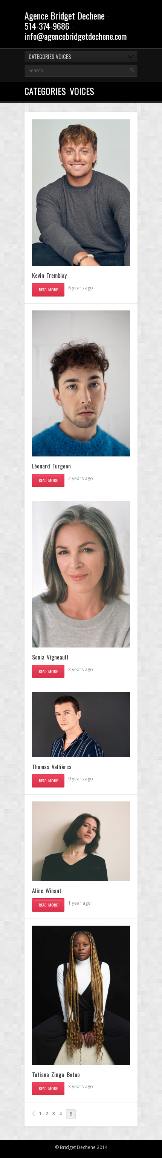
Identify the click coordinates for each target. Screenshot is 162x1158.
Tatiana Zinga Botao (56, 1074)
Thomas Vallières (52, 766)
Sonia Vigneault (50, 656)
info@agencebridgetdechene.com (75, 36)
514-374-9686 (46, 26)
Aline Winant (46, 890)
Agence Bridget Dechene (64, 15)
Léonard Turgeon (51, 465)
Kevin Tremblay (49, 275)
